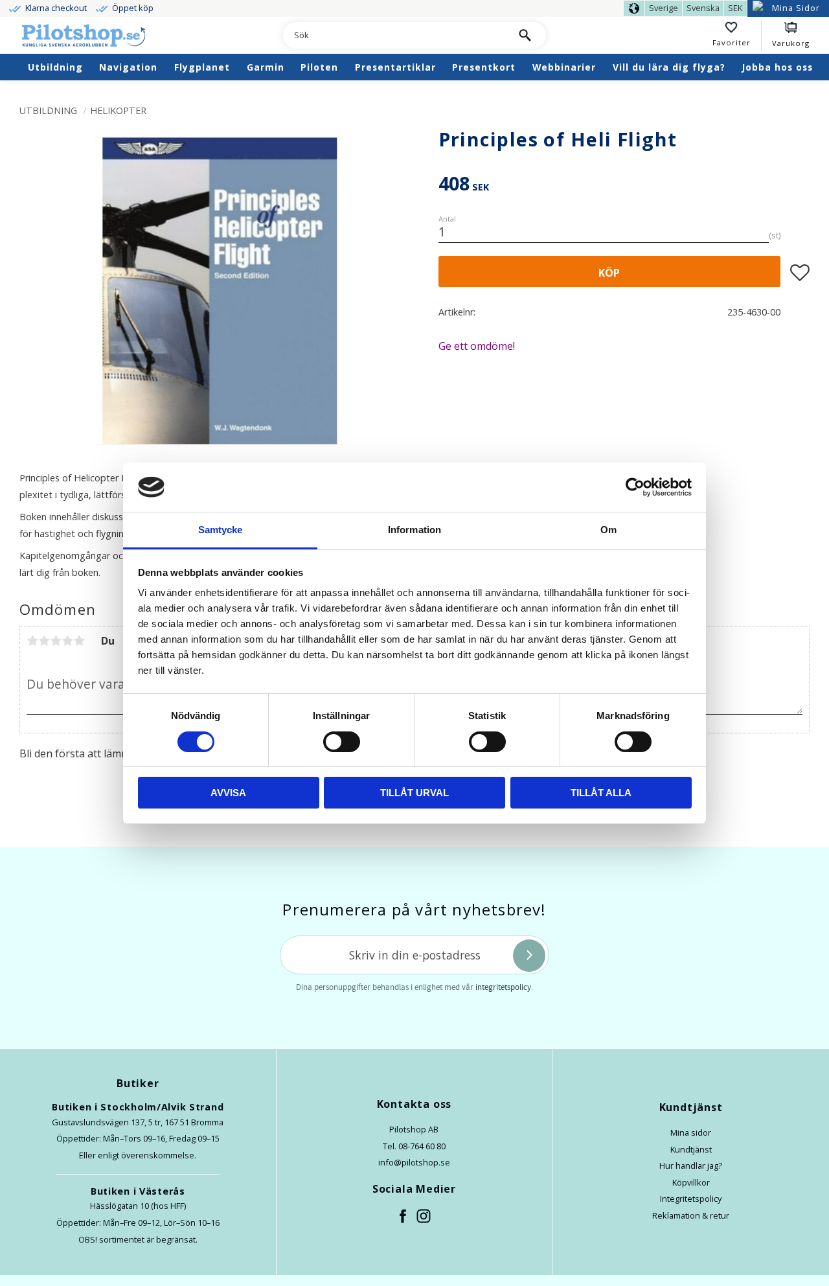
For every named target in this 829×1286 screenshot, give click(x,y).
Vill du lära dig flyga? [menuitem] (669, 67)
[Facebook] (403, 1216)
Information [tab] (414, 529)
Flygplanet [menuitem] (202, 67)
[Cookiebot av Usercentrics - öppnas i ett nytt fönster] (635, 487)
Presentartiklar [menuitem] (395, 67)
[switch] (341, 741)
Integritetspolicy (690, 1198)
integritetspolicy (503, 987)
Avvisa (228, 792)
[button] (737, 35)
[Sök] (525, 35)
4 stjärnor (67, 641)
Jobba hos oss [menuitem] (777, 67)
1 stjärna (32, 641)
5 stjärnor (79, 641)
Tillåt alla (601, 792)
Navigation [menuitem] (128, 67)
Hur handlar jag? (690, 1165)
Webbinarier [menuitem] (564, 67)
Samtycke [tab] (220, 529)
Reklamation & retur (690, 1215)
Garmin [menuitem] (265, 67)
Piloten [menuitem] (319, 67)
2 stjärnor (44, 641)
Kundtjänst (691, 1149)
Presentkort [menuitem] (484, 67)
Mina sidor (690, 1132)
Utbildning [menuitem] (55, 67)
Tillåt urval (414, 792)
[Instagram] (424, 1216)
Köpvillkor (691, 1182)
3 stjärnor (56, 641)
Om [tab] (608, 529)
